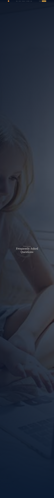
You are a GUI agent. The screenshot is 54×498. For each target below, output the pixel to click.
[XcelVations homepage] (8, 1)
